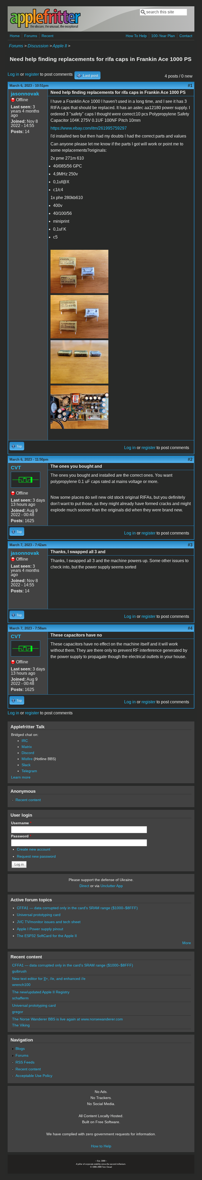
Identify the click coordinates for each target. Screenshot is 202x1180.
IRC (25, 741)
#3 (190, 545)
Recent (47, 36)
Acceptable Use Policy (34, 1076)
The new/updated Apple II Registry (40, 992)
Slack (26, 765)
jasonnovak (25, 93)
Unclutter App (111, 886)
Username (21, 823)
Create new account (33, 849)
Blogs (20, 1048)
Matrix (27, 747)
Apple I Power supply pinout (40, 929)
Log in (13, 74)
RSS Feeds (25, 1062)
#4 (190, 628)
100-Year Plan (163, 36)
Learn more (21, 777)
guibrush (19, 971)
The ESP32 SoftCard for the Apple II (47, 936)
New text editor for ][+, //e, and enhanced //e (48, 978)
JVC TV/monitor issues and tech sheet (48, 922)
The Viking (21, 1025)
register (32, 74)
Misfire (27, 759)
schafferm (20, 998)
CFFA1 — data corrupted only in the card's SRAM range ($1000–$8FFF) (77, 908)
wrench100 (21, 985)
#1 (190, 85)
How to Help (101, 1146)
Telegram (29, 771)
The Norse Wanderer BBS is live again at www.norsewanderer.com (67, 1019)
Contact (185, 36)
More (186, 943)
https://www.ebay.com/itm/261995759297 (88, 128)
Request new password (36, 856)
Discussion (38, 46)
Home (15, 36)
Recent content (28, 800)
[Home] (45, 27)
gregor (17, 1012)
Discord (28, 753)
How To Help (136, 36)
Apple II (60, 46)
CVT (16, 467)
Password (21, 836)
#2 (190, 459)
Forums (30, 36)
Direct (84, 886)
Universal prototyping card (38, 915)
